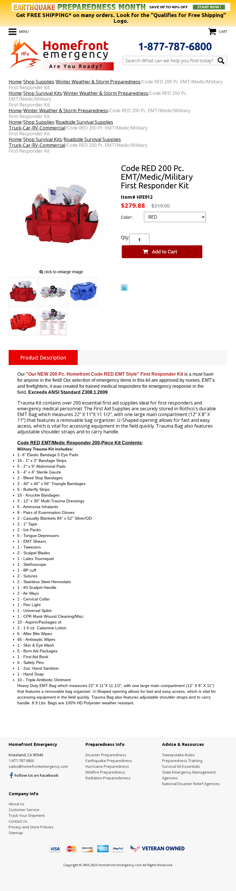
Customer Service (24, 809)
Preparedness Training (182, 760)
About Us (16, 803)
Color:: (127, 217)
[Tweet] (124, 289)
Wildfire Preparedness (105, 772)
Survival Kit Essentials (181, 766)
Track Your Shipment (27, 815)
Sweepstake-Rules (178, 754)
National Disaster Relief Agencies (191, 783)
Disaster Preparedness (105, 754)
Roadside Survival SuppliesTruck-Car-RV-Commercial (61, 125)
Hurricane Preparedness (107, 766)
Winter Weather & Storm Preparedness (98, 81)
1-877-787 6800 (21, 760)
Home (15, 81)
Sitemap (16, 832)
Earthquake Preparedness (108, 760)
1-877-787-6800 (175, 46)
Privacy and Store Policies (31, 827)
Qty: (125, 237)
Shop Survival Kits (42, 93)
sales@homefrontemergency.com (38, 766)
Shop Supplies (38, 81)
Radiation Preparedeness (108, 777)
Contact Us (18, 821)
